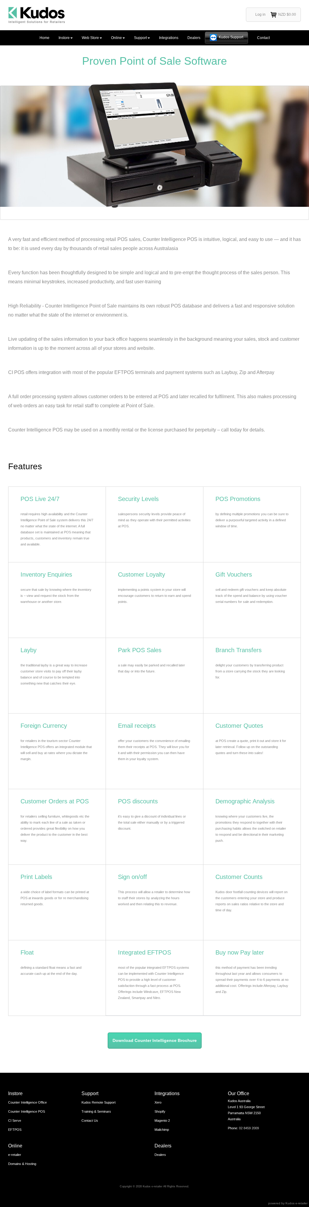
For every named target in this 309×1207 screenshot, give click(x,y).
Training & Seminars (96, 1111)
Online (116, 38)
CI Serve (14, 1120)
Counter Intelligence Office (27, 1102)
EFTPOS (14, 1129)
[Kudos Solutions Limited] (36, 15)
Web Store (90, 38)
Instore (64, 38)
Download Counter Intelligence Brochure (155, 1040)
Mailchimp (161, 1129)
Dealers (193, 38)
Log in (260, 14)
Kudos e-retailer (296, 1203)
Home (44, 38)
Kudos (147, 1186)
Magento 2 (162, 1120)
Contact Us (89, 1120)
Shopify (159, 1111)
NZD (287, 14)
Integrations (168, 38)
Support (140, 38)
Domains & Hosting (22, 1164)
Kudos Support (231, 37)
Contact (263, 38)
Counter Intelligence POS (26, 1111)
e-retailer (14, 1155)
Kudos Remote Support (98, 1102)
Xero (157, 1102)
